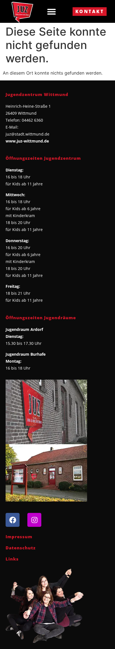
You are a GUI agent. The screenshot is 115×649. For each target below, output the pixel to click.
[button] (52, 11)
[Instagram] (34, 520)
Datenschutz (21, 547)
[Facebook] (13, 520)
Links (12, 559)
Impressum (19, 536)
